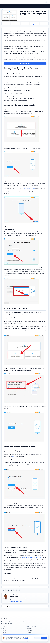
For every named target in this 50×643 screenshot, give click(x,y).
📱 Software (21, 586)
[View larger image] (9, 15)
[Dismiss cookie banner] (46, 636)
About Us (3, 628)
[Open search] (44, 2)
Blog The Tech (4, 2)
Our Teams (3, 632)
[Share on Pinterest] (16, 590)
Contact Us (3, 630)
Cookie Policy (29, 630)
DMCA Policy (29, 628)
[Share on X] (6, 590)
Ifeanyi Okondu (34, 24)
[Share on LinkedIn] (11, 590)
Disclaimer (28, 632)
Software (4, 24)
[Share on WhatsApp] (14, 590)
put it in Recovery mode (29, 188)
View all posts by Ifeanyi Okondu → (16, 601)
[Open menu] (47, 2)
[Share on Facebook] (8, 590)
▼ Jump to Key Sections (25, 63)
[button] (21, 129)
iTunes (13, 456)
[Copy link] (19, 590)
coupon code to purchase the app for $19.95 (32, 557)
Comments (6, 606)
